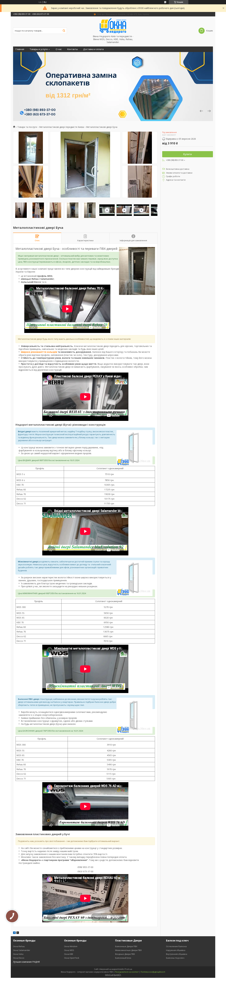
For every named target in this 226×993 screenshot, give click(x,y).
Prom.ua (128, 969)
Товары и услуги (39, 49)
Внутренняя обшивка (176, 954)
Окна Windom (70, 946)
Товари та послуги (27, 127)
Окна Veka (18, 954)
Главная (19, 49)
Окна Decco (18, 957)
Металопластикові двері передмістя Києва (61, 127)
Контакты (72, 49)
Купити (187, 154)
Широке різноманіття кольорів (39, 351)
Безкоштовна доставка (177, 169)
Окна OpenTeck (71, 957)
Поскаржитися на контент (127, 972)
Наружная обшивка (175, 950)
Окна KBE (68, 954)
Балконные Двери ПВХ (126, 946)
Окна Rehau (19, 946)
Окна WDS (69, 950)
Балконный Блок (123, 957)
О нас (59, 49)
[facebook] (14, 933)
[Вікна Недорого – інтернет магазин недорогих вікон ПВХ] (113, 25)
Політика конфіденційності (153, 972)
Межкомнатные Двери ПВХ (128, 950)
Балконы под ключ (175, 957)
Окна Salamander (21, 950)
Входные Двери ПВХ (125, 954)
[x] (17, 933)
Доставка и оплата (93, 49)
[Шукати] (64, 31)
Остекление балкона (176, 946)
